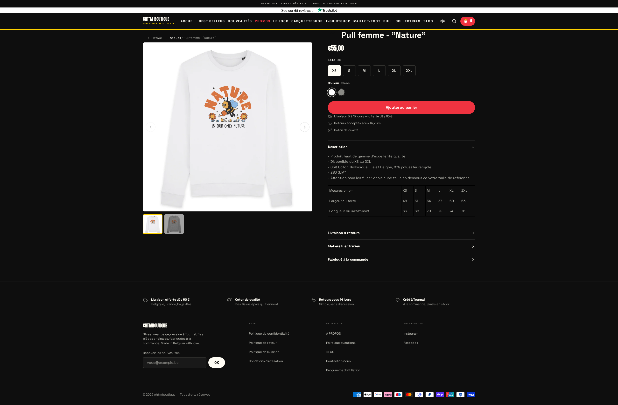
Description (338, 147)
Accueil (188, 21)
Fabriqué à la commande (348, 259)
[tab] (152, 224)
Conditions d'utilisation (266, 361)
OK (216, 362)
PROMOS (262, 21)
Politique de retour (263, 343)
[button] (333, 35)
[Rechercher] (454, 21)
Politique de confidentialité (269, 333)
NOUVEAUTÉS (240, 21)
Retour (157, 38)
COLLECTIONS (408, 21)
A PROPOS (333, 333)
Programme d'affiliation (343, 370)
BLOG (428, 21)
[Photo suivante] (304, 127)
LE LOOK (280, 21)
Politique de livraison (264, 352)
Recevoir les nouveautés (161, 353)
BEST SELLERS (212, 21)
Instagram (411, 333)
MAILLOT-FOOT (367, 21)
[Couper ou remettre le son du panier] (442, 21)
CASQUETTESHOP (307, 21)
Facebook (411, 343)
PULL (388, 21)
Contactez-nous (338, 361)
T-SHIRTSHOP (338, 21)
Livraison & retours (344, 233)
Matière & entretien (344, 246)
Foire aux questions (340, 343)
